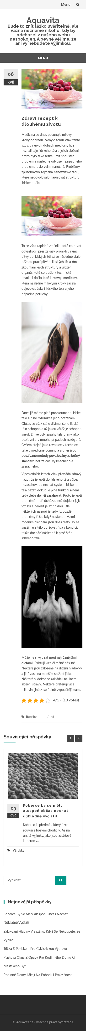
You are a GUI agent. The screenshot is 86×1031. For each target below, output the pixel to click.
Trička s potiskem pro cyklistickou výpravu (35, 949)
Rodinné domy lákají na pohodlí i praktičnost (38, 975)
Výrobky (18, 850)
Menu (65, 4)
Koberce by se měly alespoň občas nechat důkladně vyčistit (45, 810)
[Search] (60, 880)
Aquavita (43, 20)
